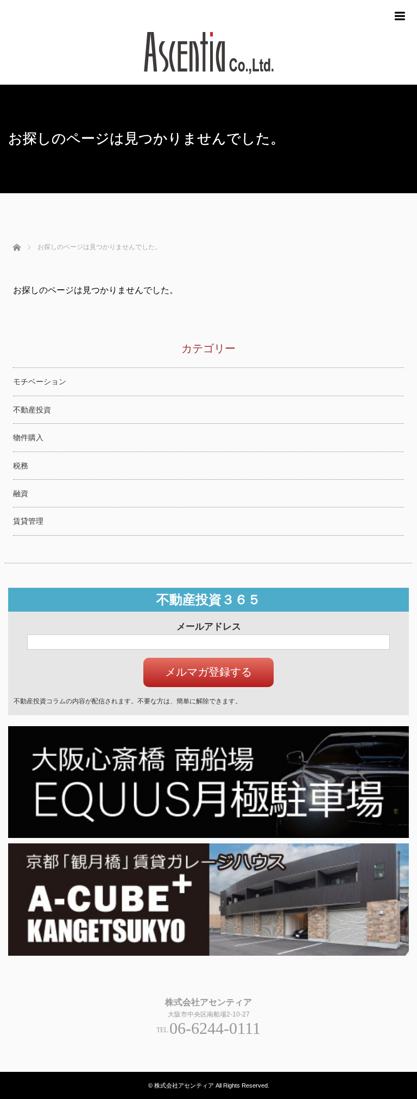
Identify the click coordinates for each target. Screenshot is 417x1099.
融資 (20, 493)
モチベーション (39, 381)
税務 (20, 465)
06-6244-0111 (215, 1028)
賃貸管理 (28, 521)
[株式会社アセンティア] (208, 80)
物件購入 (28, 437)
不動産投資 (32, 409)
